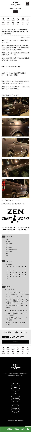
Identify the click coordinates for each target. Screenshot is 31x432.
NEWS (7, 239)
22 (22, 274)
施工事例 (8, 241)
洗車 (7, 253)
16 (25, 272)
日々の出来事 (9, 243)
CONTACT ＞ (15, 342)
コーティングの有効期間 (12, 249)
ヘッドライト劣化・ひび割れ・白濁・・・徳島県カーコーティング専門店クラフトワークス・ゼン (17, 294)
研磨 (7, 255)
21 (19, 274)
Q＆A (7, 245)
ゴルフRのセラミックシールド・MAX (17, 310)
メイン (4, 227)
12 (13, 272)
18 (10, 274)
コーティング (9, 247)
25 (10, 276)
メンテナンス (9, 251)
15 (22, 272)
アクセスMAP (10, 289)
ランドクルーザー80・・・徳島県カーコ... (8, 229)
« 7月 (3, 284)
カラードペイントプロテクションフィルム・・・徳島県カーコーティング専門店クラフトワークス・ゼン (17, 301)
